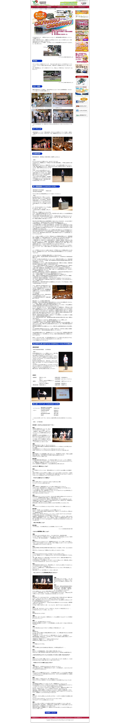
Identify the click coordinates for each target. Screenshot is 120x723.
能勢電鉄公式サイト (36, 717)
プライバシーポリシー (69, 717)
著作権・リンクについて (59, 717)
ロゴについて (60, 7)
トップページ (35, 8)
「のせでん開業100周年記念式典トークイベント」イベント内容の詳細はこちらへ (51, 713)
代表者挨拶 (49, 7)
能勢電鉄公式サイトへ (84, 3)
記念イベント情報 (71, 7)
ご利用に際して (50, 717)
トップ (37, 7)
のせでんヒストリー (83, 7)
